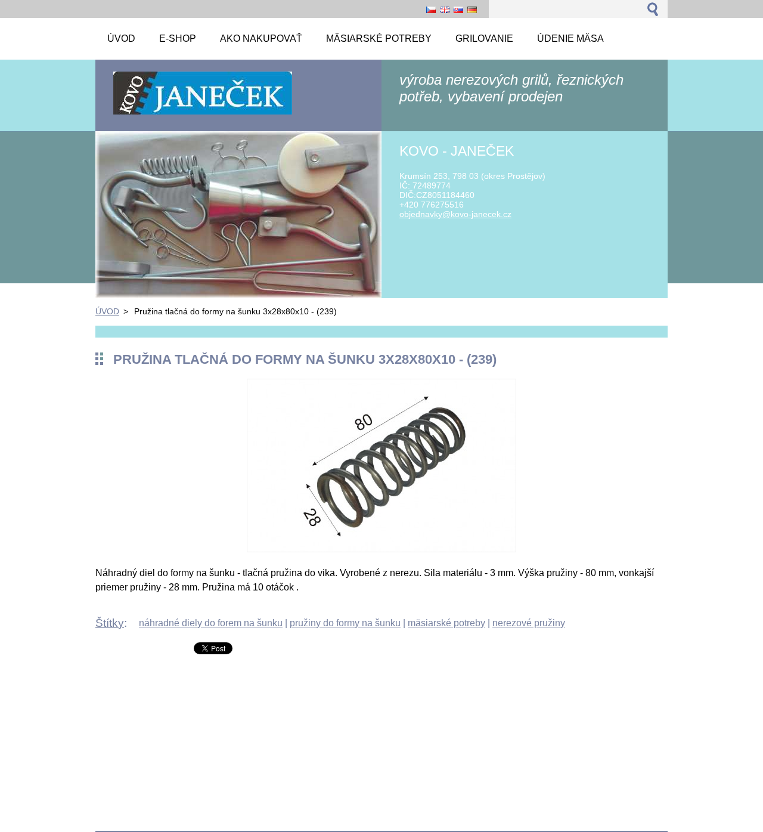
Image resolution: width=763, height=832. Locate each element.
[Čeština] (431, 9)
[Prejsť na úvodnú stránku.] (202, 113)
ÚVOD (107, 311)
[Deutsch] (472, 9)
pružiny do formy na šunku (345, 623)
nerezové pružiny (528, 623)
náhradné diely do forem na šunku (211, 623)
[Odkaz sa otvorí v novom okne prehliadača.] (381, 549)
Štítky (109, 623)
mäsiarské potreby (446, 623)
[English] (444, 9)
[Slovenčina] (458, 9)
